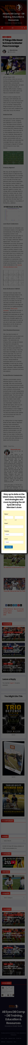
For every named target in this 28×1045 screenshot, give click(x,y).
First (5, 520)
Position (6, 531)
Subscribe (8, 547)
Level (6, 539)
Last (16, 520)
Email (6, 523)
